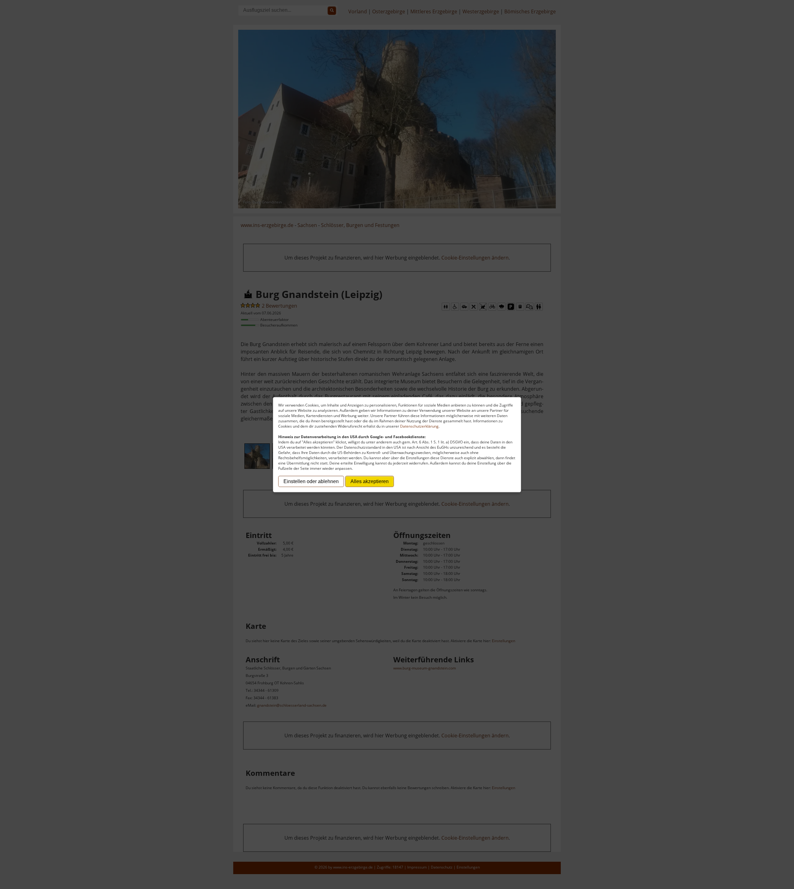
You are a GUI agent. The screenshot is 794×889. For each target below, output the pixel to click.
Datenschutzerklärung (419, 426)
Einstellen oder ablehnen (311, 481)
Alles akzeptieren (369, 481)
